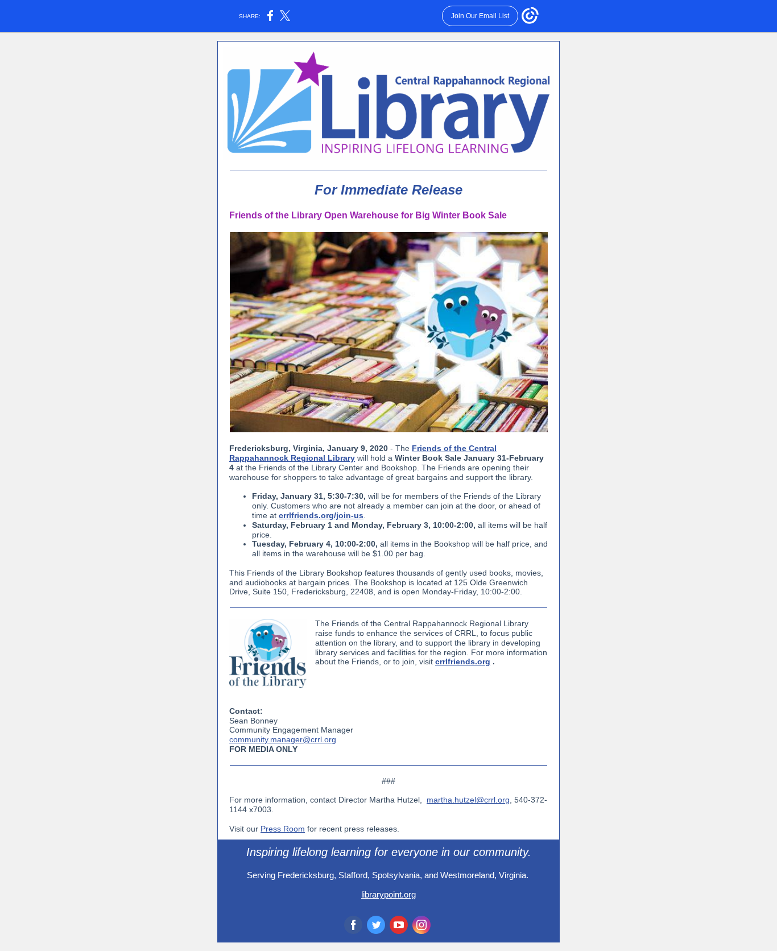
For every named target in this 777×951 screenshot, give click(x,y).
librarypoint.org (388, 894)
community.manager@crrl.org (282, 739)
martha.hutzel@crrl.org (468, 799)
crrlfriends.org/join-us (321, 515)
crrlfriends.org (462, 661)
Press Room (283, 828)
